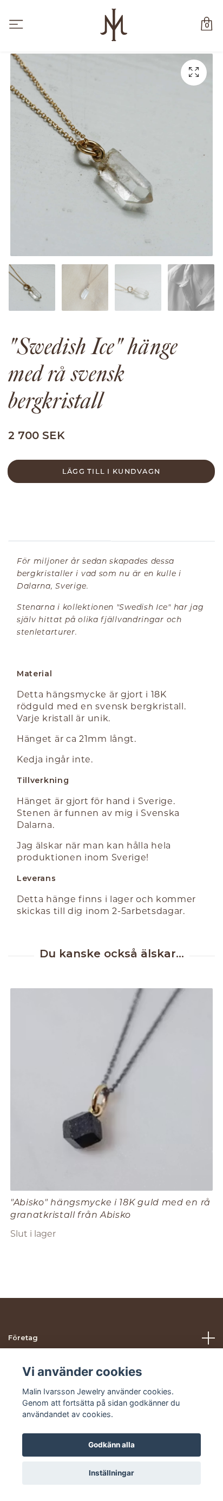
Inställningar (111, 1473)
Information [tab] (60, 525)
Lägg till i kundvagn (111, 471)
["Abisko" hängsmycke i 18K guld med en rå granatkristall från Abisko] (111, 1089)
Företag (23, 1338)
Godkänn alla (111, 1444)
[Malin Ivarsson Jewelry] (113, 25)
